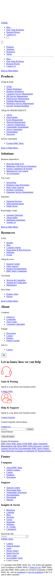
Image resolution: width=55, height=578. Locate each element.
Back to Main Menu (9, 71)
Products (10, 47)
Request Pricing (13, 32)
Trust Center (11, 322)
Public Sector (12, 206)
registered (21, 572)
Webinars (10, 252)
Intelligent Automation (15, 220)
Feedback (10, 475)
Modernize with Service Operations (21, 166)
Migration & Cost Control (17, 171)
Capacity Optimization (15, 124)
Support (4, 448)
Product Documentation (16, 269)
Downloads (11, 497)
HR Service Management (17, 96)
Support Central (13, 264)
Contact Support (8, 417)
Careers (9, 349)
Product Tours (12, 294)
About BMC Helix (14, 467)
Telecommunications (15, 204)
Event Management (14, 120)
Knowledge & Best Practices (18, 250)
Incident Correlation (14, 190)
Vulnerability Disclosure (16, 492)
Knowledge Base (13, 490)
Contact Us (11, 34)
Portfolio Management (15, 101)
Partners (9, 338)
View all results (8, 437)
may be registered (35, 572)
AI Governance (12, 173)
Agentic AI (11, 222)
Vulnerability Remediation (17, 127)
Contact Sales (7, 391)
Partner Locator (12, 340)
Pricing (9, 296)
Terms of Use (35, 567)
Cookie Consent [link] (12, 561)
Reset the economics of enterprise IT (21, 451)
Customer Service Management (19, 94)
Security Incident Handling (17, 106)
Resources (10, 52)
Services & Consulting (15, 280)
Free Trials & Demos (15, 30)
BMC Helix (6, 443)
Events (9, 255)
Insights (9, 243)
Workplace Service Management (20, 103)
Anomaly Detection (14, 215)
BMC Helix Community (16, 271)
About (9, 54)
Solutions (10, 49)
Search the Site (7, 534)
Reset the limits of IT (15, 164)
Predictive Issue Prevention (17, 185)
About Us (10, 317)
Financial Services (14, 201)
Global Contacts (13, 470)
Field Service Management (17, 99)
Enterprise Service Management (19, 192)
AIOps (9, 115)
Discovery (10, 134)
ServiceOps (11, 182)
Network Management (15, 122)
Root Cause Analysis (15, 187)
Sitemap (9, 500)
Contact (9, 336)
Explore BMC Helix (15, 143)
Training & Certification (16, 282)
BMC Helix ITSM (19, 443)
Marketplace (11, 285)
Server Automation (14, 129)
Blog (8, 27)
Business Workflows (15, 91)
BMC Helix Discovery (32, 446)
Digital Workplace (14, 89)
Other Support (12, 266)
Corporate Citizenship (15, 324)
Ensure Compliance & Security (19, 168)
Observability (12, 117)
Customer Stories (13, 247)
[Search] (7, 37)
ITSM (8, 86)
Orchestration (12, 132)
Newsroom (11, 333)
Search (30, 429)
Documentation (25, 448)
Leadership (11, 319)
